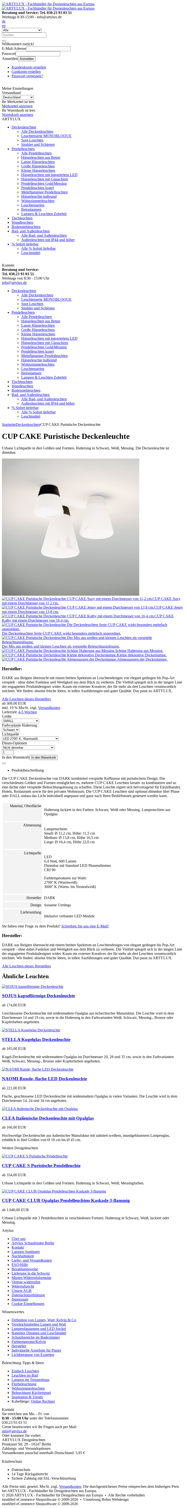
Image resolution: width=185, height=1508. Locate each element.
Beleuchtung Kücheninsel (31, 1393)
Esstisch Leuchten (25, 1371)
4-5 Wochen (27, 712)
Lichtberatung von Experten (33, 1355)
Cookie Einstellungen (28, 1304)
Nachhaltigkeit (23, 1256)
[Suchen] (4, 41)
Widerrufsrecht (23, 1286)
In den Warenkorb (43, 757)
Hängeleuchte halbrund (39, 196)
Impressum (20, 1299)
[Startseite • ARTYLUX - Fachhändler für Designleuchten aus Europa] (48, 4)
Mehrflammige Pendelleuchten (44, 192)
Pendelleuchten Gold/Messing (44, 183)
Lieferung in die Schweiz (31, 1273)
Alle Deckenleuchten (37, 131)
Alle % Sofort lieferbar (38, 248)
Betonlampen (31, 209)
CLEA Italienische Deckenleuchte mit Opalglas (48, 1118)
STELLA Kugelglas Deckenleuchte (36, 1039)
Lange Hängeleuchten (38, 162)
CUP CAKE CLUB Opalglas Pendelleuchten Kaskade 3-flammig (66, 1200)
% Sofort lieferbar (25, 244)
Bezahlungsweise (25, 1269)
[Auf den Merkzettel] (4, 763)
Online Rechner (43, 1401)
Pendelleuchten (23, 149)
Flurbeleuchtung (24, 1384)
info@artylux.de (14, 283)
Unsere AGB (22, 1291)
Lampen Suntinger (26, 1252)
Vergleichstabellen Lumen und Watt (39, 1324)
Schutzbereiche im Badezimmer (36, 1337)
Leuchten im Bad (25, 1375)
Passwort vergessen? (27, 76)
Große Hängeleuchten (38, 166)
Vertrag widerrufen (26, 1282)
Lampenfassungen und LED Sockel (39, 1329)
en (4, 26)
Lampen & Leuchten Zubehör (44, 214)
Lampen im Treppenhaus (30, 1380)
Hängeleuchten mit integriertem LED (49, 175)
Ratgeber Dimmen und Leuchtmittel (39, 1333)
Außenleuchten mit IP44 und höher (48, 240)
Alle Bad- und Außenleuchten (44, 235)
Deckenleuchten (24, 127)
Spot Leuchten (32, 140)
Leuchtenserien (32, 205)
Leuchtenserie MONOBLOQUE (46, 136)
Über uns (19, 1239)
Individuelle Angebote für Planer (36, 1350)
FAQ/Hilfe (20, 1265)
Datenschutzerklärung (28, 1295)
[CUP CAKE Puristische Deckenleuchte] (70, 594)
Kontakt (18, 1247)
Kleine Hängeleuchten (38, 170)
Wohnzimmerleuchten (37, 201)
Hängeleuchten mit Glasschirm (44, 179)
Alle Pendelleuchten (36, 153)
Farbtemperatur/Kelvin (29, 1342)
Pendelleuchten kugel (37, 188)
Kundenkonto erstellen (29, 67)
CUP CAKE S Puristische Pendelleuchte (41, 1165)
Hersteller (19, 1346)
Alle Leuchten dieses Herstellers (26, 699)
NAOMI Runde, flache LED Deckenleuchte (44, 1078)
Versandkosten (49, 708)
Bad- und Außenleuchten (31, 231)
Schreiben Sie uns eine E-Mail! (85, 926)
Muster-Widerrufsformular (31, 1278)
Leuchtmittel (30, 253)
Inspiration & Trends (27, 1397)
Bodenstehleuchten (26, 227)
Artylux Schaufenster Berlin (33, 1243)
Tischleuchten (22, 218)
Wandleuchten (22, 222)
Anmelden (27, 59)
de (4, 21)
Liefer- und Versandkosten (32, 1260)
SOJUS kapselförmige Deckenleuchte (38, 995)
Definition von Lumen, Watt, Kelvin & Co (44, 1320)
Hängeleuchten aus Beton (40, 157)
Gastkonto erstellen (26, 72)
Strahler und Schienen (38, 144)
